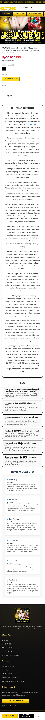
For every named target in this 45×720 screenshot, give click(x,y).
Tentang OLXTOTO (8, 666)
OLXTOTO (7, 14)
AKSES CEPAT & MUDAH (10, 677)
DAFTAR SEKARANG (26, 716)
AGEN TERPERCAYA (8, 674)
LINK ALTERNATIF (35, 14)
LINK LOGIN (10, 716)
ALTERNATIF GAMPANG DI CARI (13, 681)
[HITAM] (4, 68)
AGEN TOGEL (19, 14)
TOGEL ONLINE (7, 651)
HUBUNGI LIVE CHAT (15, 701)
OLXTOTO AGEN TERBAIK (10, 655)
